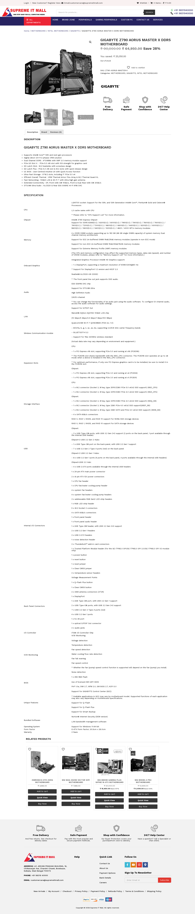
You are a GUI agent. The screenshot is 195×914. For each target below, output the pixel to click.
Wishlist (143, 3)
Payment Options (107, 873)
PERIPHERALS (85, 20)
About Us (103, 868)
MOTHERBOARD (38, 31)
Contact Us (142, 20)
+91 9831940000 (183, 10)
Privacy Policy (81, 891)
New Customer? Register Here (46, 3)
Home (55, 20)
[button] (90, 42)
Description (32, 132)
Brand (44, 132)
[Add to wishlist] (30, 749)
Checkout (67, 891)
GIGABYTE (75, 31)
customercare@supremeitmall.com (86, 3)
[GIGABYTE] (110, 86)
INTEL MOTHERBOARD (58, 31)
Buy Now (42, 804)
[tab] (32, 132)
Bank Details (105, 878)
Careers (103, 882)
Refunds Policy (115, 891)
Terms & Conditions (134, 891)
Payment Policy (98, 891)
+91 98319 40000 (36, 875)
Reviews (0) (56, 132)
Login (26, 3)
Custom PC (127, 20)
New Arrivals (39, 891)
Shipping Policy (154, 891)
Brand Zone (68, 20)
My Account (53, 891)
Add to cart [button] (42, 791)
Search (149, 12)
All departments (33, 21)
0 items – (162, 3)
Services (158, 20)
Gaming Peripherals (106, 20)
